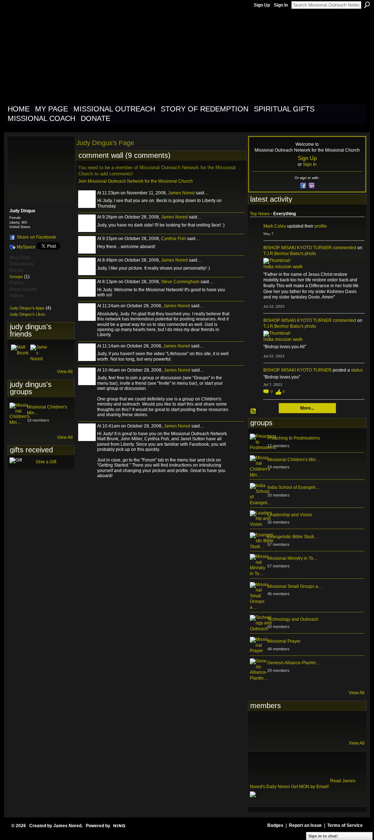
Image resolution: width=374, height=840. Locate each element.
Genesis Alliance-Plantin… (293, 662)
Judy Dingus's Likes (27, 314)
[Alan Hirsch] (348, 725)
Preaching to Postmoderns (293, 438)
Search (367, 4)
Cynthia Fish (173, 238)
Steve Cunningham (180, 281)
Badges (275, 825)
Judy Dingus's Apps (27, 308)
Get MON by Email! (310, 786)
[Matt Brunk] (19, 353)
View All (65, 371)
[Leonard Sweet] (258, 725)
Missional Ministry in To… (292, 558)
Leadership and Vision (289, 514)
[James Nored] (39, 353)
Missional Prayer (284, 641)
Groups (16, 276)
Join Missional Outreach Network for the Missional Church (135, 181)
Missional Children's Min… (293, 459)
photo (310, 253)
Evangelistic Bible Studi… (292, 536)
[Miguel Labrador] (330, 725)
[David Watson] (276, 725)
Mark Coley (274, 226)
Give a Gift (46, 461)
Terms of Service (345, 825)
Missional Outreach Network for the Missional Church (140, 56)
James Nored (181, 192)
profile (320, 226)
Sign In (281, 5)
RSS (253, 411)
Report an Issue (305, 825)
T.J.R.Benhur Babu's (283, 253)
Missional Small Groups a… (295, 586)
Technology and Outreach (292, 619)
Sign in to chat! (323, 836)
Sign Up (262, 5)
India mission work (283, 266)
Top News (260, 213)
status (357, 370)
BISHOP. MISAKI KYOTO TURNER (297, 247)
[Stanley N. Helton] (312, 725)
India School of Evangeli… (293, 487)
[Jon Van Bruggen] (294, 725)
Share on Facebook (36, 237)
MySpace (26, 247)
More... (307, 408)
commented (344, 247)
